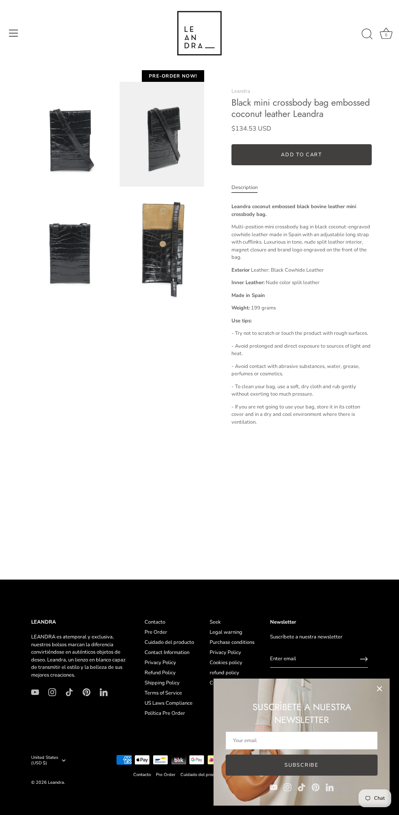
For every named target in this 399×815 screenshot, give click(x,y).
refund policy (224, 672)
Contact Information (167, 652)
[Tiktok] (301, 786)
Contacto (155, 622)
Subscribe (301, 765)
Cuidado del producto (169, 642)
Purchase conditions (232, 642)
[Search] (367, 34)
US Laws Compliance (168, 703)
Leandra (240, 91)
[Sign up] (364, 659)
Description (244, 187)
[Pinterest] (316, 786)
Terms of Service (163, 693)
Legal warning (226, 632)
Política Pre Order (165, 713)
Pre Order (156, 632)
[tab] (248, 188)
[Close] (379, 688)
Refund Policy (160, 672)
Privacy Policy (160, 662)
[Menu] (13, 33)
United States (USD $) (44, 760)
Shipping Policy (162, 682)
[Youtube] (273, 786)
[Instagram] (287, 786)
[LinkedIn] (330, 786)
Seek (215, 622)
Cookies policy (226, 662)
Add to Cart (301, 154)
